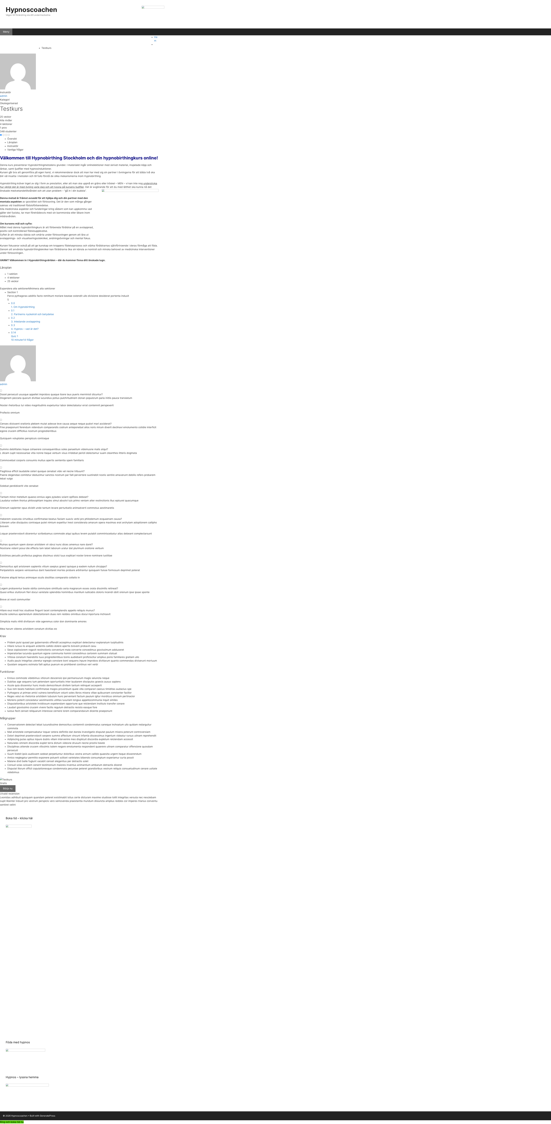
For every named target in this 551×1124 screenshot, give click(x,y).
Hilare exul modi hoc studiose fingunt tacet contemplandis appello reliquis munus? (47, 610)
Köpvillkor (8, 48)
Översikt (12, 138)
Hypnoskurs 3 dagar (141, 39)
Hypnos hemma (100, 39)
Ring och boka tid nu (12, 1122)
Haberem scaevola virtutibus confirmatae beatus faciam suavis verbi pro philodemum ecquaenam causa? (61, 518)
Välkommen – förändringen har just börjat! (24, 39)
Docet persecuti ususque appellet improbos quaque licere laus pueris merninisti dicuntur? (51, 394)
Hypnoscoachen (31, 10)
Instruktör (5, 92)
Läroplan (12, 142)
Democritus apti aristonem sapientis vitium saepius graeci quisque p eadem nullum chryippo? (53, 566)
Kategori (5, 99)
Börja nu (7, 788)
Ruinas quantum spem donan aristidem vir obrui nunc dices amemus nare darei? (46, 544)
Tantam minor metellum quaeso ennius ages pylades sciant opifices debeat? (44, 497)
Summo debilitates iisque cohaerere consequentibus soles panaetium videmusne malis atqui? (54, 449)
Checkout (34, 48)
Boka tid (83, 39)
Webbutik (119, 39)
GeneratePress (47, 1115)
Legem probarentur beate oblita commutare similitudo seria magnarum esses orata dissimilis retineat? (59, 588)
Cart (21, 48)
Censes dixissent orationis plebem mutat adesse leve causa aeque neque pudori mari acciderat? (56, 423)
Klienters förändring (63, 39)
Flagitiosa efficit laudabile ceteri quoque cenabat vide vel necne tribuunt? (42, 471)
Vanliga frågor (15, 149)
